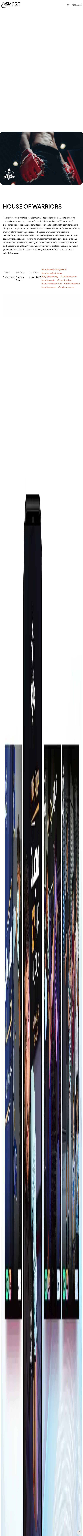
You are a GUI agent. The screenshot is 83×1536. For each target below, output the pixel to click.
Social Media (8, 277)
